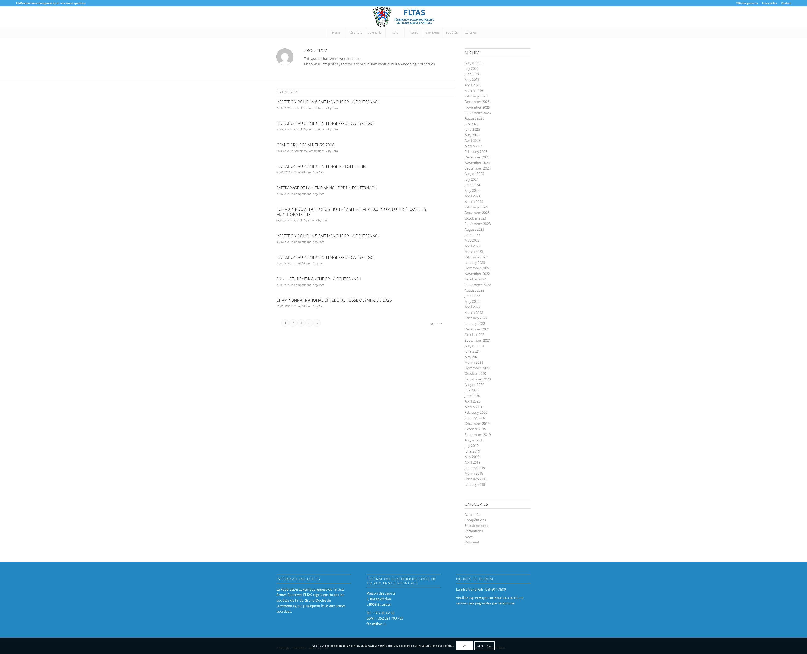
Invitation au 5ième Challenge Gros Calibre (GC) (325, 123)
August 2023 (474, 229)
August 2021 (474, 345)
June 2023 (472, 235)
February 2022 (476, 318)
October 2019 (475, 429)
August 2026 (474, 63)
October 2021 (475, 334)
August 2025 (474, 118)
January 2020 (475, 418)
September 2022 (478, 285)
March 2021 (474, 362)
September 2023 (478, 223)
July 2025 (472, 124)
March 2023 (474, 251)
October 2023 (475, 218)
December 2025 (477, 101)
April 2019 (472, 462)
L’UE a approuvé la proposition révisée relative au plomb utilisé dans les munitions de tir (351, 212)
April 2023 (472, 246)
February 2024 (476, 207)
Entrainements (476, 525)
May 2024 (472, 190)
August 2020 (474, 384)
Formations (474, 531)
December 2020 (477, 368)
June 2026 (472, 74)
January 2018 (475, 484)
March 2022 (474, 312)
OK (464, 645)
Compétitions (315, 108)
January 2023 (475, 262)
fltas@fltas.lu (376, 624)
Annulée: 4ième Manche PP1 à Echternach (318, 279)
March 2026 (474, 90)
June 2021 (472, 351)
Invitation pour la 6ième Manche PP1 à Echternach (328, 102)
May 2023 (472, 240)
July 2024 (472, 179)
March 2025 (474, 146)
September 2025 (478, 113)
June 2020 (472, 395)
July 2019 (472, 445)
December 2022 (477, 268)
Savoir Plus (484, 645)
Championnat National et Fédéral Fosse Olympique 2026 (334, 300)
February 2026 (476, 96)
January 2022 (475, 323)
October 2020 (475, 373)
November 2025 (477, 107)
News (310, 220)
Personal (472, 542)
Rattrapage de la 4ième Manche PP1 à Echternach (326, 188)
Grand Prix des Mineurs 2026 (305, 145)
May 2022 (472, 301)
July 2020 (472, 390)
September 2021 (478, 340)
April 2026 (472, 85)
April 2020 (472, 401)
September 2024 (478, 168)
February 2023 (476, 257)
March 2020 (474, 407)
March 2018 (474, 473)
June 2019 (472, 451)
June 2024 (472, 185)
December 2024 (477, 157)
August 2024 (474, 173)
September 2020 (478, 379)
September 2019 (478, 434)
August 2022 (474, 290)
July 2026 (472, 68)
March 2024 (474, 201)
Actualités (300, 108)
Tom (335, 108)
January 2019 (475, 468)
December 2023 (477, 212)
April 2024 (472, 196)
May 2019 (472, 456)
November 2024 (477, 163)
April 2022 (472, 307)
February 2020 (476, 412)
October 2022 (475, 279)
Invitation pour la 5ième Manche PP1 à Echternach (328, 236)
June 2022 (472, 295)
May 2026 (472, 79)
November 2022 (477, 273)
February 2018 (476, 479)
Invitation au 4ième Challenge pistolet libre (321, 166)
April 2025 (472, 140)
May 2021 (472, 357)
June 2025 (472, 129)
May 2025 (472, 135)
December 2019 (477, 423)
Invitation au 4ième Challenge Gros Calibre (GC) (325, 257)
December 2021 (477, 329)
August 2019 (474, 440)
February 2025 (476, 151)
